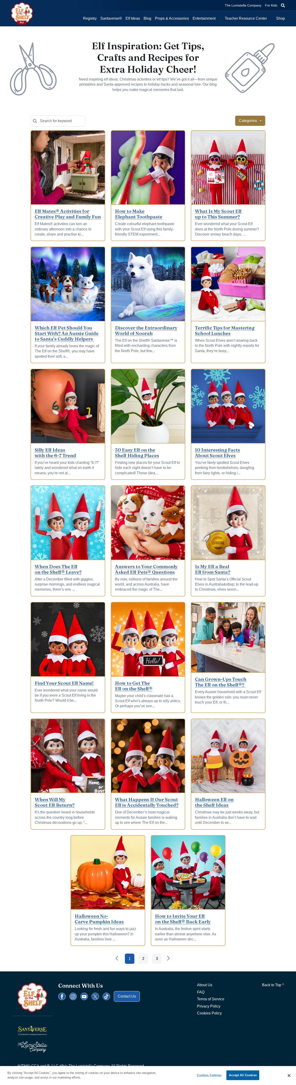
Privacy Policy (208, 1006)
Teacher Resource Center (246, 18)
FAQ (200, 992)
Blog (147, 18)
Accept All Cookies (242, 1075)
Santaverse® (111, 18)
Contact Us (127, 996)
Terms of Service (210, 999)
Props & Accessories (172, 18)
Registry (90, 18)
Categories (248, 121)
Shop (280, 18)
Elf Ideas (133, 18)
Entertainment (204, 18)
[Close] (289, 1075)
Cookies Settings (209, 1075)
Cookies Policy (209, 1013)
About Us (204, 985)
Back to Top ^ (273, 985)
